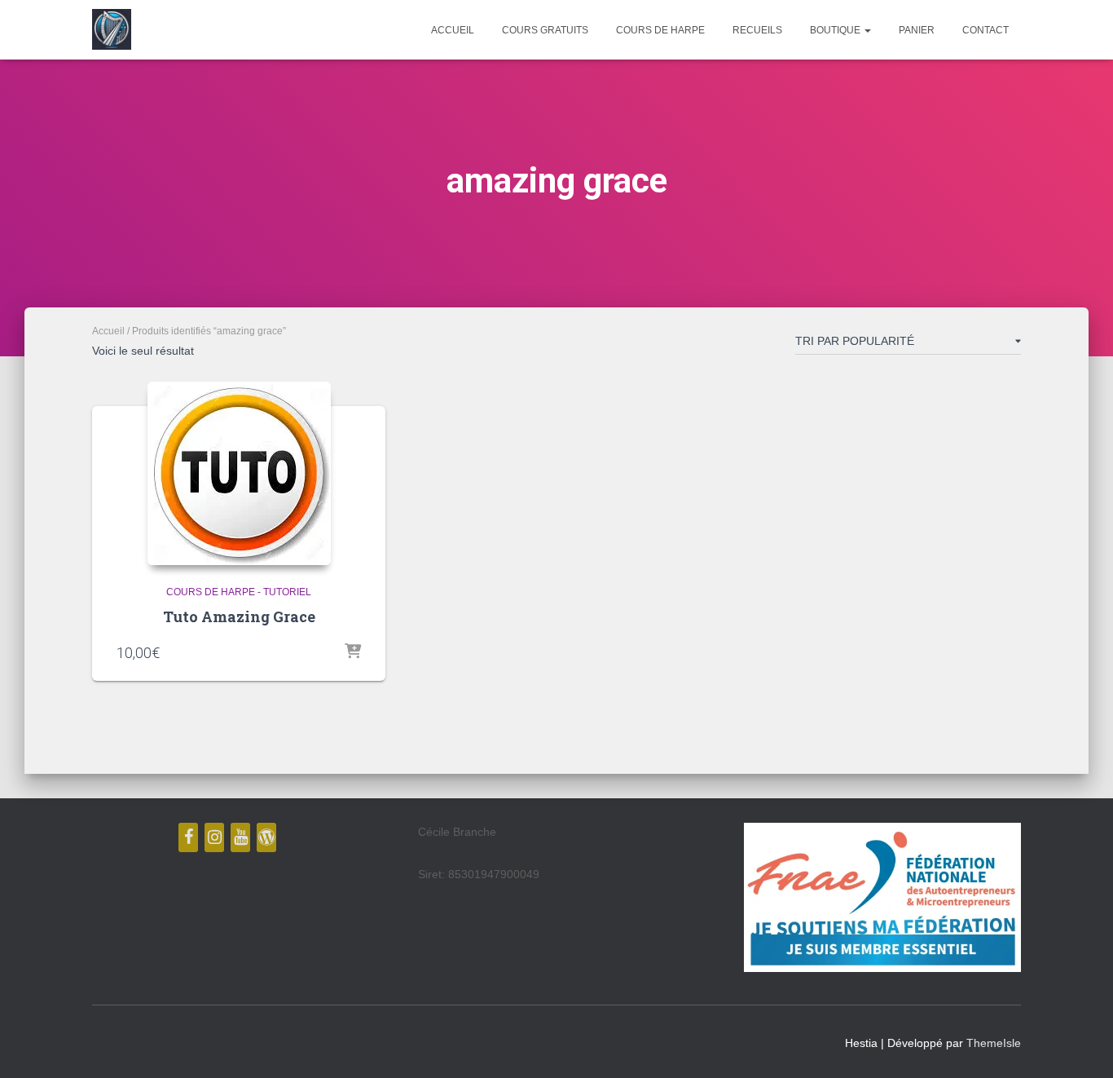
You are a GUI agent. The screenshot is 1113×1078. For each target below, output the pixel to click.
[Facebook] (188, 837)
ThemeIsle (993, 1042)
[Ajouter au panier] (353, 652)
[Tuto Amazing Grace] (239, 473)
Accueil (452, 30)
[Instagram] (214, 837)
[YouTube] (240, 837)
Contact (985, 30)
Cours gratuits (545, 30)
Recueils (757, 30)
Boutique (836, 30)
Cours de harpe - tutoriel (238, 592)
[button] (867, 30)
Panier (917, 30)
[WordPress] (266, 837)
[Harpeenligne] (111, 29)
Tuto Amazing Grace (239, 616)
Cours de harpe (660, 30)
